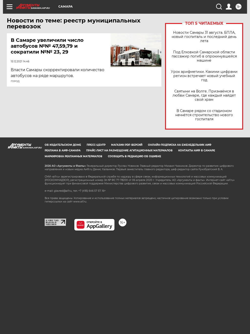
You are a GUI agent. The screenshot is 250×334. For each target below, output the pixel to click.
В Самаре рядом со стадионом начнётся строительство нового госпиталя (204, 115)
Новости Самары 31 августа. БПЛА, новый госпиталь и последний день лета (204, 37)
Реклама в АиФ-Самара (63, 150)
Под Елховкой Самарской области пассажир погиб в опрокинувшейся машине (204, 56)
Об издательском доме (63, 144)
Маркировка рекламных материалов (73, 156)
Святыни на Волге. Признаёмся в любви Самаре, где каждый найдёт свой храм (204, 95)
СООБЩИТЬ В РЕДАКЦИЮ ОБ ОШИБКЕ (134, 156)
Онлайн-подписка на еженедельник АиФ (179, 144)
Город (15, 81)
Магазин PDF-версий (126, 144)
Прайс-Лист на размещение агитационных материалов (129, 150)
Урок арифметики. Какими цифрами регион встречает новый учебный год (204, 76)
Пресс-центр (96, 144)
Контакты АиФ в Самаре (196, 150)
